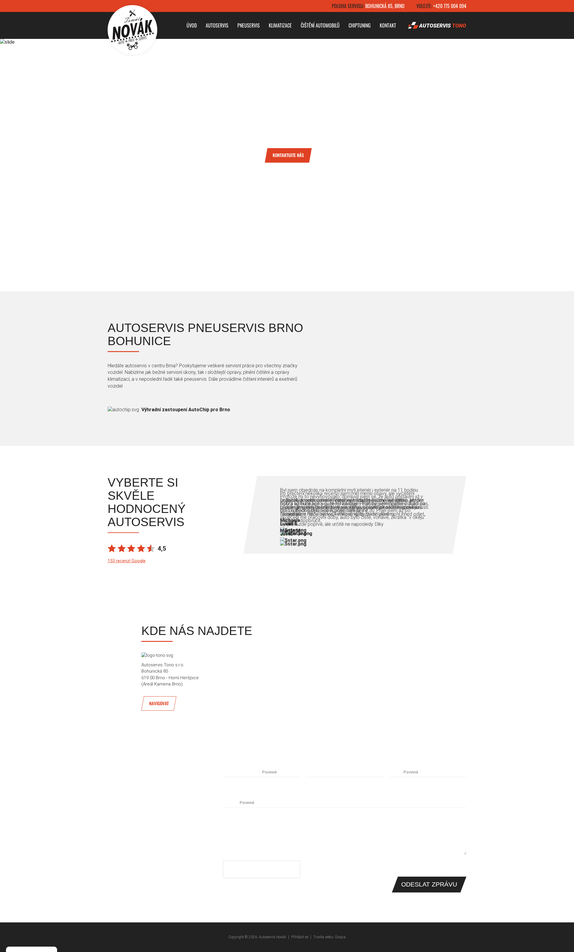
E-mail (395, 772)
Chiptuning (360, 25)
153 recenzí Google (127, 560)
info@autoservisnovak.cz (136, 833)
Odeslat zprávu (429, 884)
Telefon (315, 772)
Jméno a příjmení (242, 772)
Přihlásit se (299, 937)
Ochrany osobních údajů (273, 871)
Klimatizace (280, 25)
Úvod (192, 25)
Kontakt (388, 25)
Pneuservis (248, 25)
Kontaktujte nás (288, 155)
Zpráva (231, 802)
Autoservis (217, 25)
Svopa (340, 937)
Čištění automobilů (320, 25)
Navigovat (159, 703)
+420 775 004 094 (449, 6)
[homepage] (132, 30)
